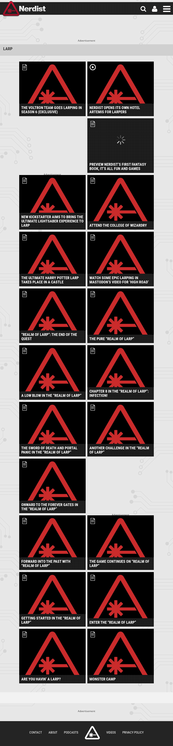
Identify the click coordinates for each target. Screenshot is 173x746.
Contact (35, 732)
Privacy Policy (133, 732)
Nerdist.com (92, 732)
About (53, 732)
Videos (111, 732)
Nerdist (24, 9)
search (143, 9)
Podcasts (71, 732)
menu (166, 9)
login (154, 9)
